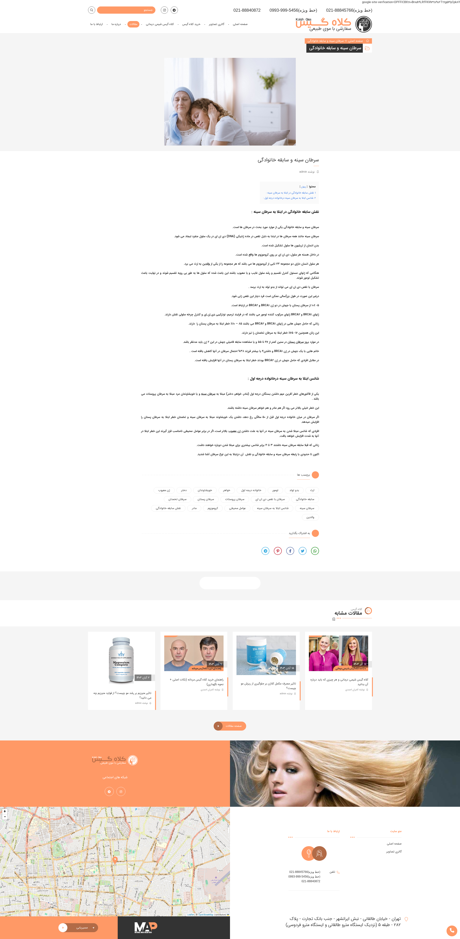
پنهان (303, 187)
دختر (184, 490)
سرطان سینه (208, 394)
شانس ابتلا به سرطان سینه (273, 508)
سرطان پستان (296, 342)
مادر (194, 508)
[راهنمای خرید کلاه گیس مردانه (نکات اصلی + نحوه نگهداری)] (194, 653)
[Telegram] (174, 10)
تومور (275, 490)
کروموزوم (213, 508)
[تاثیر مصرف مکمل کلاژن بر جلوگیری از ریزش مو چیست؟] (266, 655)
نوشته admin (307, 172)
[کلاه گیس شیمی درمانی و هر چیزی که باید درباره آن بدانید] (338, 653)
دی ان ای (209, 314)
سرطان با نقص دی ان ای (270, 499)
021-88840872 (247, 10)
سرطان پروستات (234, 499)
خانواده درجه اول (251, 490)
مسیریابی (82, 927)
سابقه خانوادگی (305, 499)
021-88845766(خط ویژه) (349, 10)
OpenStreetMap (205, 915)
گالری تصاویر (394, 851)
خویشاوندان (205, 490)
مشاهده (319, 664)
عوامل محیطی (237, 508)
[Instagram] (164, 10)
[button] (115, 861)
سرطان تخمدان (178, 499)
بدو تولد (294, 490)
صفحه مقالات (234, 726)
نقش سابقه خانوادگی (168, 508)
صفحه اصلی (355, 41)
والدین (206, 264)
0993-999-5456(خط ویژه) (293, 10)
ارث (312, 490)
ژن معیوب (234, 431)
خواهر (226, 490)
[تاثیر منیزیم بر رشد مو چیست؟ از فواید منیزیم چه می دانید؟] (121, 660)
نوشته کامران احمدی (355, 690)
